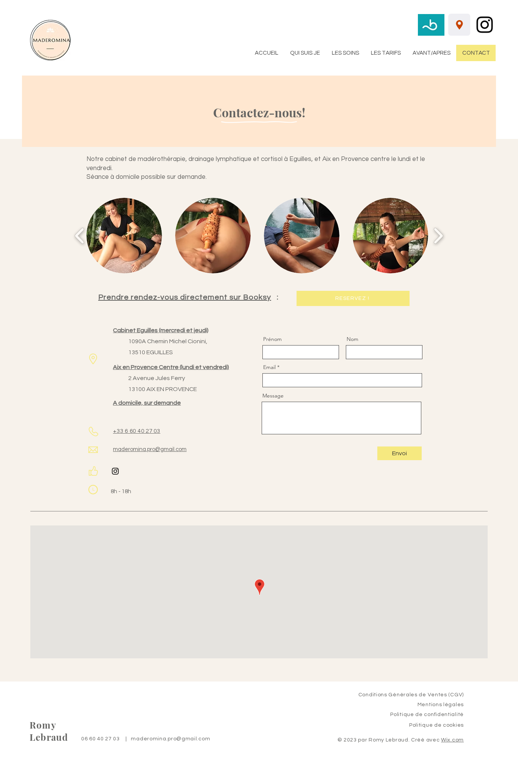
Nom (352, 339)
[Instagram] (485, 25)
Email (269, 367)
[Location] (459, 25)
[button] (124, 235)
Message (273, 395)
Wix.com (452, 740)
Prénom (272, 339)
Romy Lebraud (49, 731)
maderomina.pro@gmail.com (170, 738)
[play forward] (438, 235)
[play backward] (79, 235)
